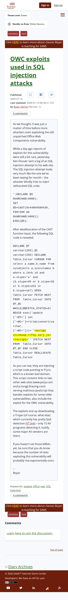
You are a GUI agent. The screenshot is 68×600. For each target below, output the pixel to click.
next (23, 33)
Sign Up (58, 5)
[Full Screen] (30, 95)
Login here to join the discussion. (30, 533)
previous (13, 33)
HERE (15, 42)
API (34, 578)
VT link (30, 423)
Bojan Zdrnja (21, 106)
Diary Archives (20, 566)
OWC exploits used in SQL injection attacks (30, 71)
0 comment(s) (20, 113)
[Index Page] (10, 5)
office (36, 486)
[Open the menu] (62, 15)
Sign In (45, 5)
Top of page (56, 549)
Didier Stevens (37, 24)
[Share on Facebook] (41, 95)
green (24, 15)
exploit (28, 486)
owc (42, 486)
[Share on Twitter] (51, 95)
